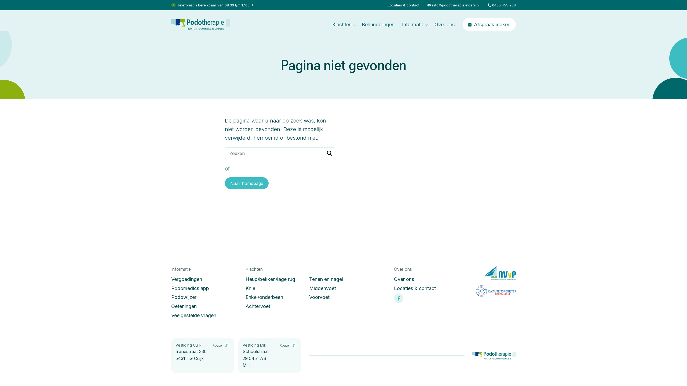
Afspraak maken (492, 24)
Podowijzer (183, 297)
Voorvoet (319, 297)
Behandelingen (378, 24)
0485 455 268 (504, 5)
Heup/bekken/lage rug (270, 279)
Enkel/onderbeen (264, 297)
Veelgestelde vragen (193, 315)
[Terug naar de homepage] (200, 24)
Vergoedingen (186, 279)
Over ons (444, 24)
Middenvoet (322, 288)
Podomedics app (190, 288)
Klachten (342, 24)
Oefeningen (184, 306)
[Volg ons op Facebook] (398, 298)
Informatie (413, 24)
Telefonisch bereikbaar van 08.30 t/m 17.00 (213, 5)
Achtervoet (258, 306)
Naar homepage (246, 183)
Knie (250, 288)
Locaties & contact (403, 5)
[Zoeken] (329, 153)
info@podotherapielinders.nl (456, 5)
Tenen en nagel (326, 279)
